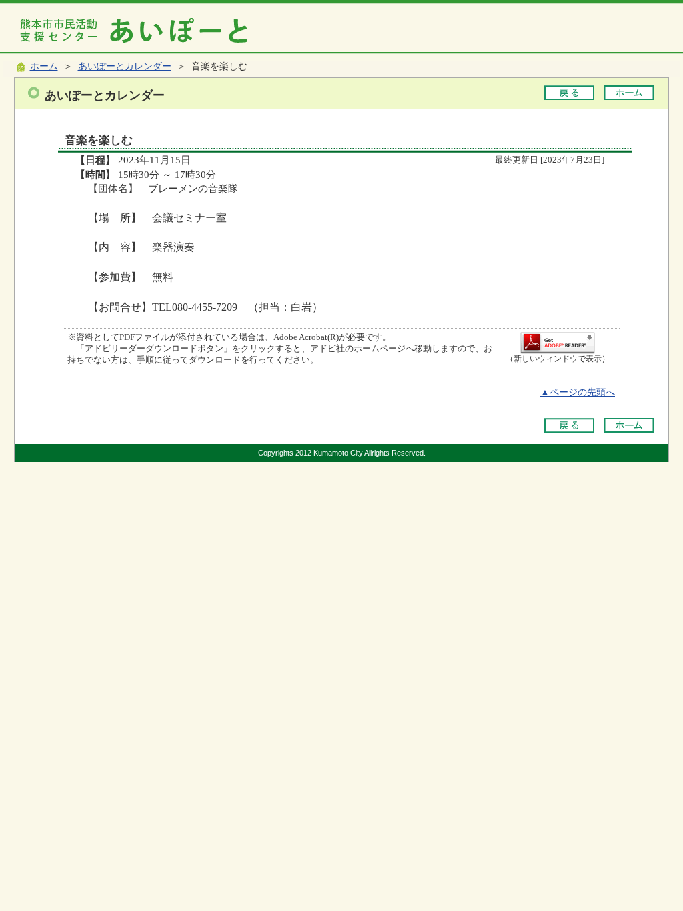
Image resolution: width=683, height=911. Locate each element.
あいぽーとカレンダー (124, 66)
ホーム (44, 66)
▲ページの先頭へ (577, 392)
